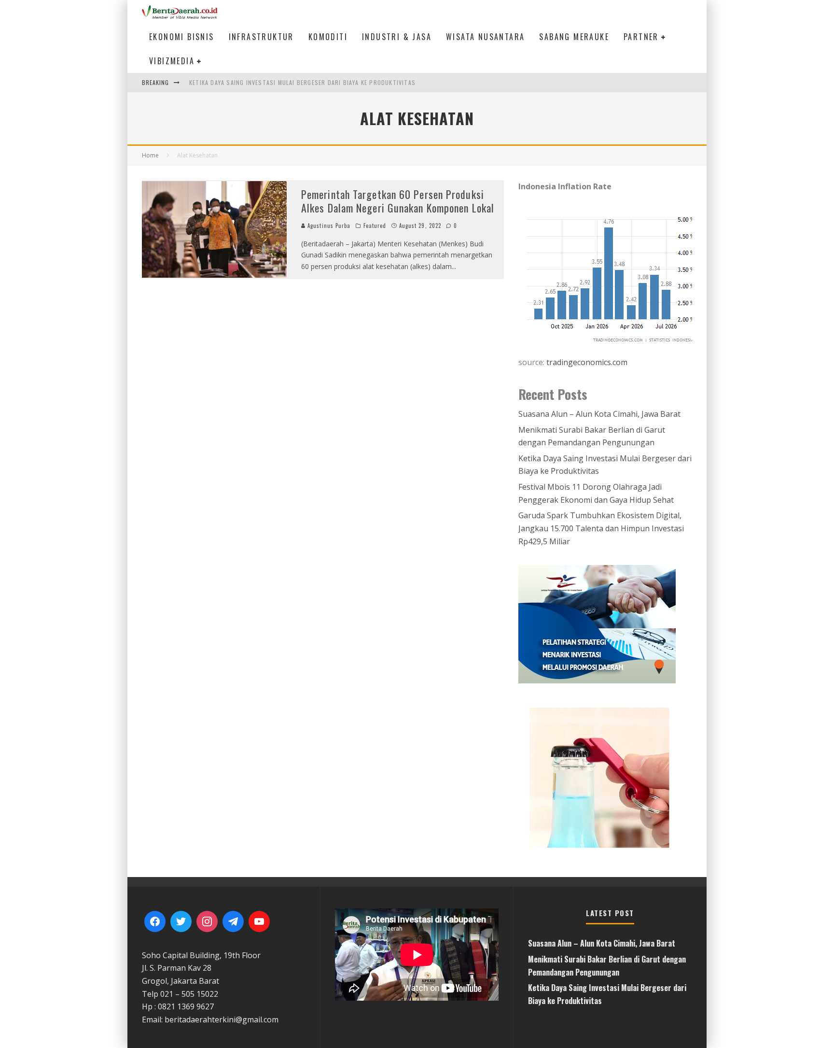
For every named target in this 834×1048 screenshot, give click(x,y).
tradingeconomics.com (586, 362)
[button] (605, 777)
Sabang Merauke (574, 36)
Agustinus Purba (328, 225)
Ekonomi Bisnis (181, 36)
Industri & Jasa (396, 36)
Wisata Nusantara (485, 36)
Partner (641, 36)
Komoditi (328, 36)
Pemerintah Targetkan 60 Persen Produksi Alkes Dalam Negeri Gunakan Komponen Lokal (397, 201)
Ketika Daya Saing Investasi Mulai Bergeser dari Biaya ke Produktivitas (302, 82)
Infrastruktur (261, 36)
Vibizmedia (172, 61)
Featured (375, 225)
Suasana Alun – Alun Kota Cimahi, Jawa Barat (599, 414)
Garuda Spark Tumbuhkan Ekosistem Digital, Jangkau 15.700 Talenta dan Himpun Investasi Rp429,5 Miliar (601, 528)
